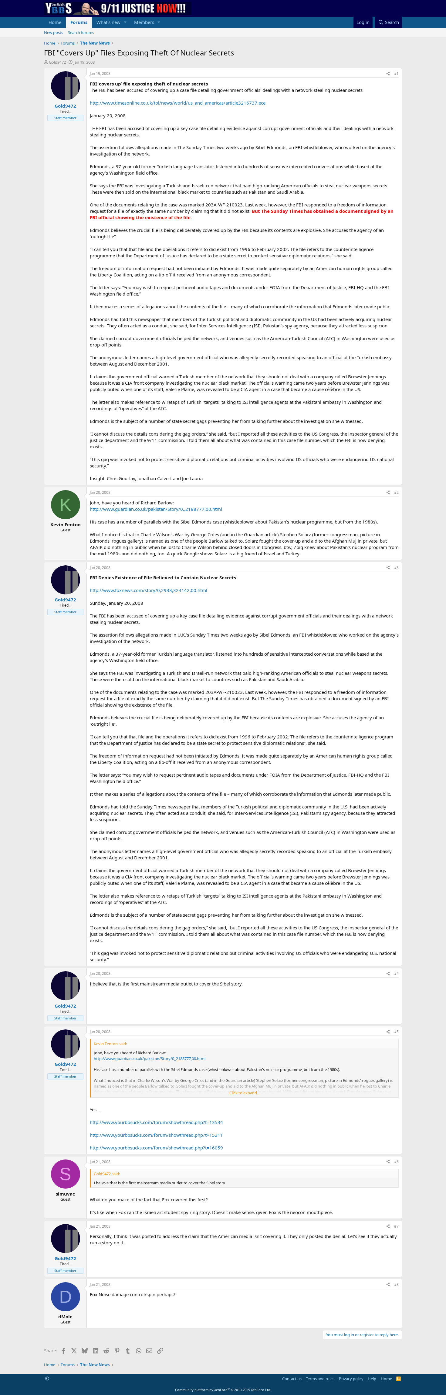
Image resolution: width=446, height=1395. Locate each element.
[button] (125, 22)
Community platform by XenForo (223, 1389)
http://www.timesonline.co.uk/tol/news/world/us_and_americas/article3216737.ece (177, 103)
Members (144, 22)
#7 (396, 1226)
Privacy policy (351, 1378)
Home (55, 22)
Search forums (81, 32)
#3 (396, 567)
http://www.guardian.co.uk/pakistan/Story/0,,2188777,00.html (156, 509)
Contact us (292, 1378)
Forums (78, 22)
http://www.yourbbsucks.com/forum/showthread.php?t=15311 (156, 1135)
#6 (396, 1161)
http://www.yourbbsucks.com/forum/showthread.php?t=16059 (156, 1148)
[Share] (388, 73)
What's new (108, 22)
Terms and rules (320, 1378)
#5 (396, 1031)
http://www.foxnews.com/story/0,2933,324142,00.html (148, 590)
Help (372, 1378)
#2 (396, 492)
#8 (396, 1284)
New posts (53, 32)
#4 (396, 973)
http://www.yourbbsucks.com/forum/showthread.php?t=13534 (156, 1122)
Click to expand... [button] (244, 1093)
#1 (396, 73)
